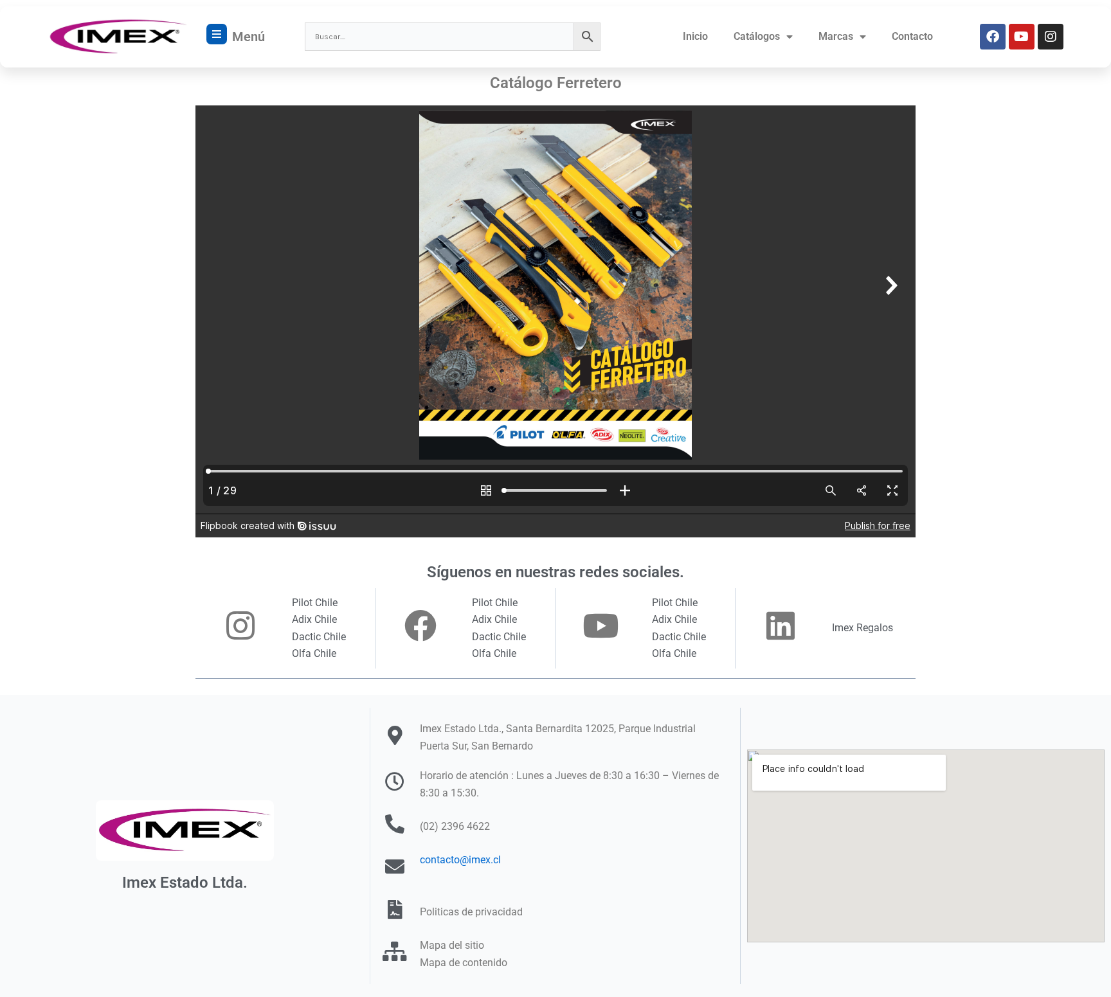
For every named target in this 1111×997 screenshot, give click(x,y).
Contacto (912, 36)
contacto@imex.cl (460, 860)
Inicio (695, 36)
